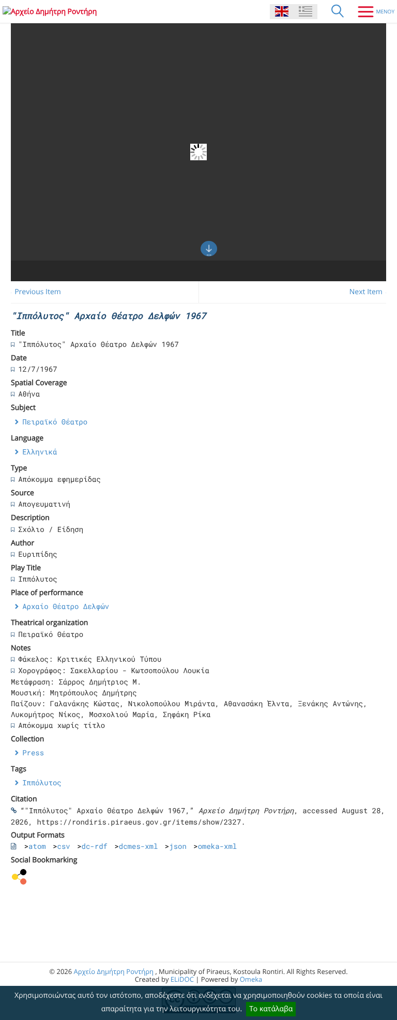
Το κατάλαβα (271, 1009)
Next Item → (370, 292)
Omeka (251, 979)
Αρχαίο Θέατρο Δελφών (65, 606)
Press (33, 752)
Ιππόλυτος (42, 782)
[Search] (337, 11)
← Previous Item (33, 292)
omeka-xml (217, 846)
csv (63, 846)
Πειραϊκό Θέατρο (54, 422)
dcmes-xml (138, 846)
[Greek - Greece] (305, 11)
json (178, 846)
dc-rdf (95, 846)
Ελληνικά (39, 451)
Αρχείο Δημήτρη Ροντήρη (114, 971)
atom (37, 846)
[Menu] (372, 11)
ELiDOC (182, 979)
